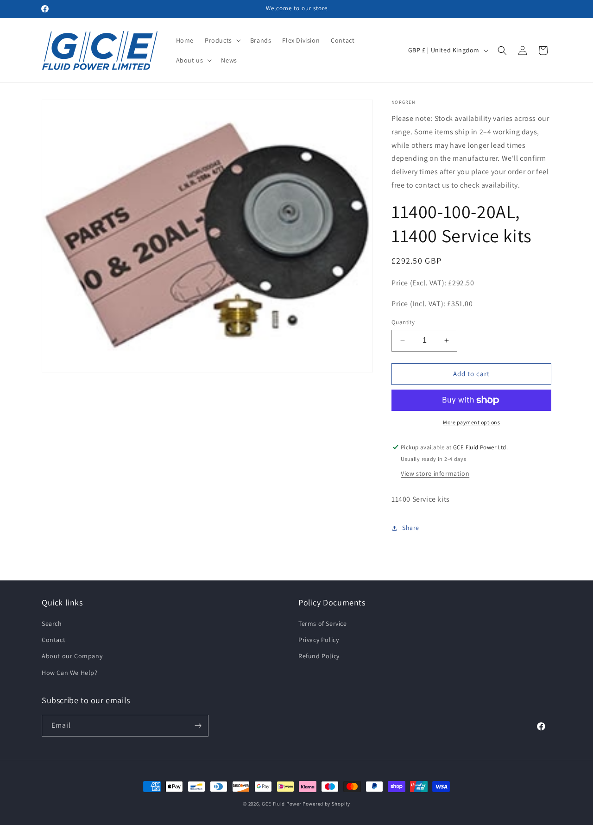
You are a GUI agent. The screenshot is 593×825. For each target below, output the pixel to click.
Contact (53, 640)
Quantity (403, 322)
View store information (435, 473)
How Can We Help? (70, 672)
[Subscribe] (198, 726)
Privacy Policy (318, 640)
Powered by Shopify (326, 803)
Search (52, 623)
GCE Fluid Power (282, 803)
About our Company (72, 656)
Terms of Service (322, 623)
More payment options (471, 422)
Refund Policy (319, 656)
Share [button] (410, 527)
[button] (222, 40)
